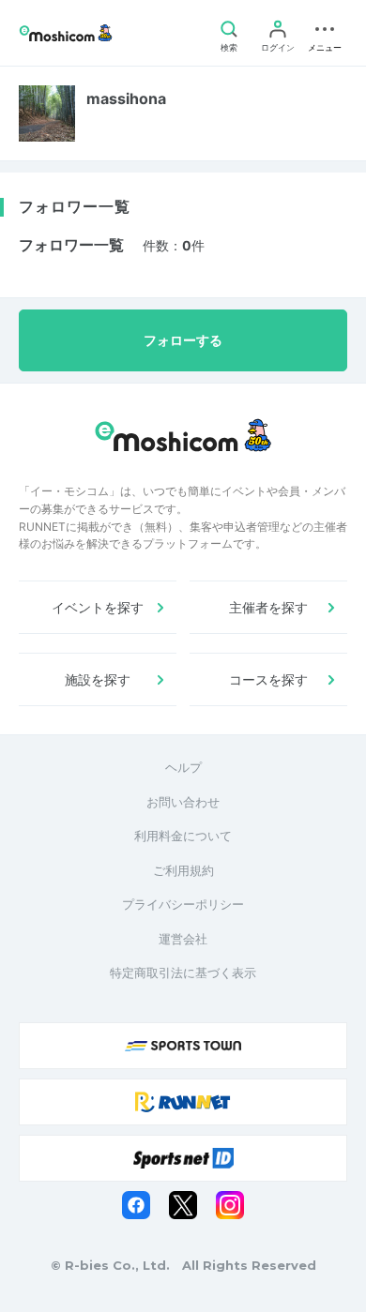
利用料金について (183, 835)
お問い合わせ (183, 801)
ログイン (278, 47)
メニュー (325, 47)
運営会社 (183, 938)
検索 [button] (229, 47)
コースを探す (268, 679)
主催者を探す (268, 607)
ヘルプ (183, 767)
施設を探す (97, 679)
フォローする (183, 340)
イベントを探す (98, 607)
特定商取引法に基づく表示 (183, 972)
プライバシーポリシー (183, 904)
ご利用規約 (183, 870)
